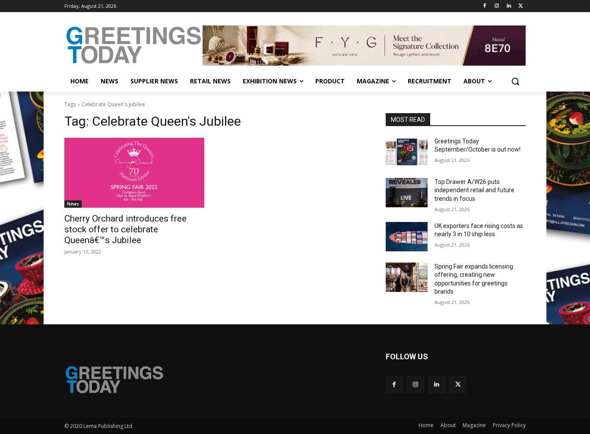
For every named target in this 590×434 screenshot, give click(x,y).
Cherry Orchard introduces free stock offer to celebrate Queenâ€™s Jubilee (125, 229)
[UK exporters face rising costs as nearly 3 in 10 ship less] (407, 236)
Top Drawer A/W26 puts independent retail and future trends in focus (474, 190)
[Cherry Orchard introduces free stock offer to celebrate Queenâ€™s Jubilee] (134, 173)
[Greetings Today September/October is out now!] (407, 152)
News (73, 204)
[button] (515, 81)
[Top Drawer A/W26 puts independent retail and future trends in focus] (407, 192)
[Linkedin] (509, 6)
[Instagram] (497, 6)
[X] (521, 6)
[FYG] (364, 45)
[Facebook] (485, 6)
